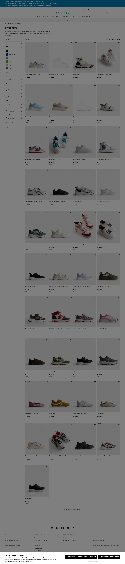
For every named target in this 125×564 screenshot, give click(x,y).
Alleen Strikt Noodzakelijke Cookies (81, 557)
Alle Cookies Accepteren (109, 557)
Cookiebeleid (29, 561)
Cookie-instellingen (93, 561)
